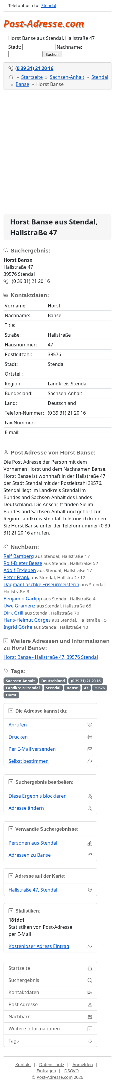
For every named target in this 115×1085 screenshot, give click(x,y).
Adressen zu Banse (30, 855)
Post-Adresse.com (44, 23)
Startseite (32, 77)
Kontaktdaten (24, 992)
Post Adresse (23, 1004)
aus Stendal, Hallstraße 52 (51, 563)
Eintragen (46, 1070)
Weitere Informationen (34, 1028)
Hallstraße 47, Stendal (33, 890)
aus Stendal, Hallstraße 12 (45, 577)
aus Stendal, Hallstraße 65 (47, 606)
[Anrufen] (11, 77)
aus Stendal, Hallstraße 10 (46, 627)
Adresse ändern (26, 808)
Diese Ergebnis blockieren (38, 796)
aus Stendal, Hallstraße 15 (55, 620)
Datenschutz (51, 1064)
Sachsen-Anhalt (67, 77)
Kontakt (23, 1064)
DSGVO (71, 1070)
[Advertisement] (57, 151)
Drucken (18, 737)
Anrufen (18, 724)
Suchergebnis (24, 980)
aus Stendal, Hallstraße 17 (47, 556)
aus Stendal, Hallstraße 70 (41, 613)
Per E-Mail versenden (32, 749)
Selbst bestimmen (29, 761)
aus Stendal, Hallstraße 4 (50, 599)
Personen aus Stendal (33, 843)
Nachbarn (20, 1016)
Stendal (48, 5)
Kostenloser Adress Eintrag (39, 946)
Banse (22, 84)
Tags (14, 1040)
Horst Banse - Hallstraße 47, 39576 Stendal (51, 657)
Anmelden (83, 1064)
